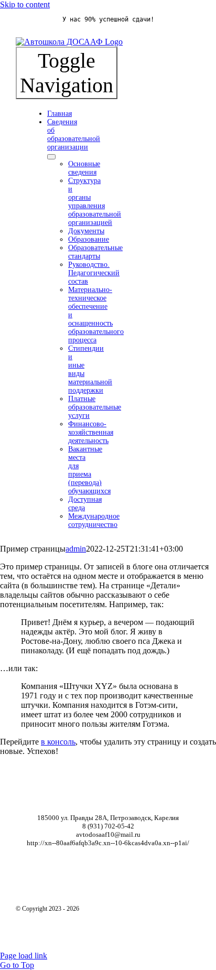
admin (76, 548)
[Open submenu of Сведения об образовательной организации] (51, 156)
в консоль (58, 741)
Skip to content (25, 4)
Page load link (23, 955)
